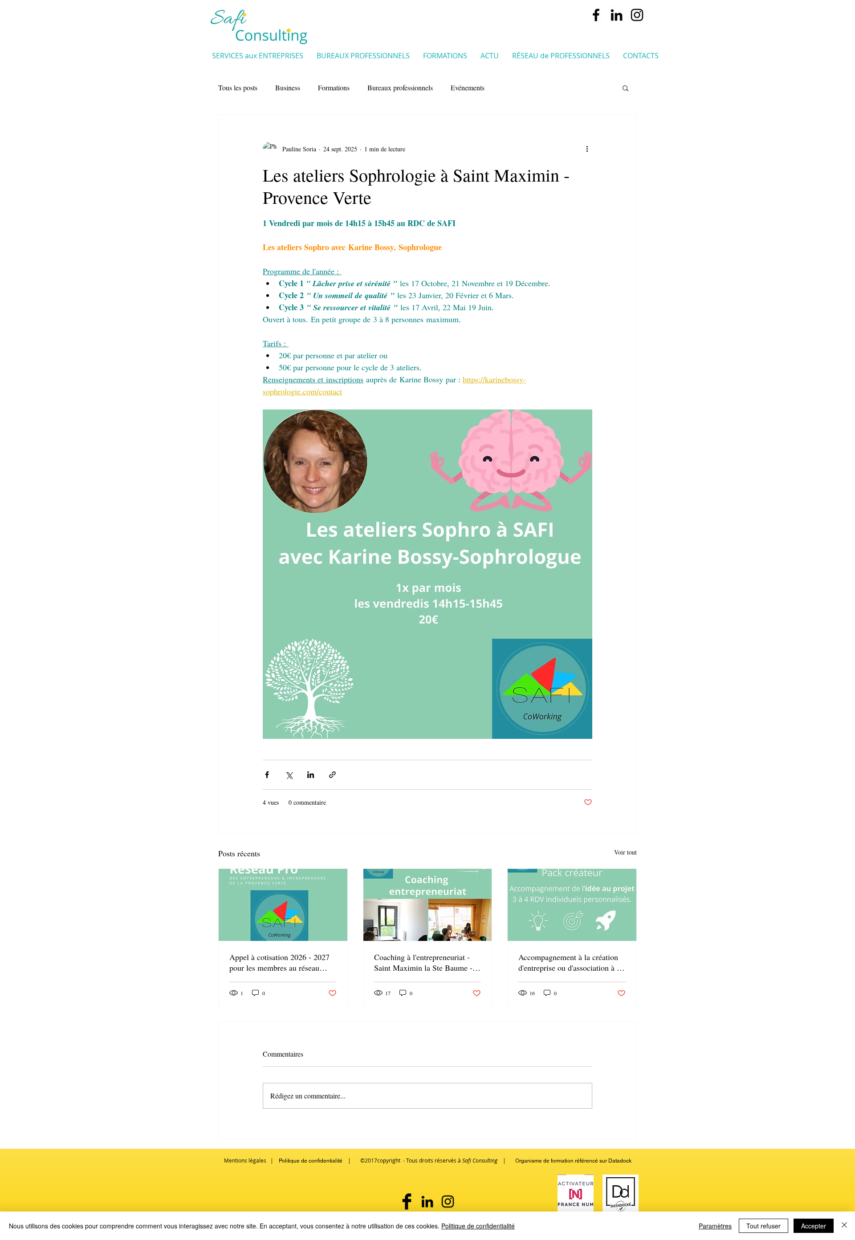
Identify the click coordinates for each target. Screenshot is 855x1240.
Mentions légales (245, 1160)
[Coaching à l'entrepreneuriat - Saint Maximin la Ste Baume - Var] (427, 905)
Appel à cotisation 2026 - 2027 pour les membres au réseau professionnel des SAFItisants (279, 962)
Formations (334, 87)
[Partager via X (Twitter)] (289, 774)
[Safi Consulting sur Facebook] (407, 1201)
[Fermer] (844, 1226)
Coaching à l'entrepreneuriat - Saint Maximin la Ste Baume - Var (423, 962)
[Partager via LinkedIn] (310, 774)
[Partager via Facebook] (267, 774)
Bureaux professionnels (400, 87)
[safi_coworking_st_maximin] (637, 15)
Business (287, 87)
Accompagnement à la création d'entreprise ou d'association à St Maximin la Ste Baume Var (570, 962)
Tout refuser (763, 1225)
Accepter (813, 1225)
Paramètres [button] (715, 1225)
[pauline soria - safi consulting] (616, 15)
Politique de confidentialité (478, 1225)
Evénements (467, 87)
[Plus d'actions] (587, 148)
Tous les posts (237, 87)
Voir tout (625, 852)
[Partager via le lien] (332, 774)
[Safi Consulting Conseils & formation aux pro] (596, 15)
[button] (257, 55)
